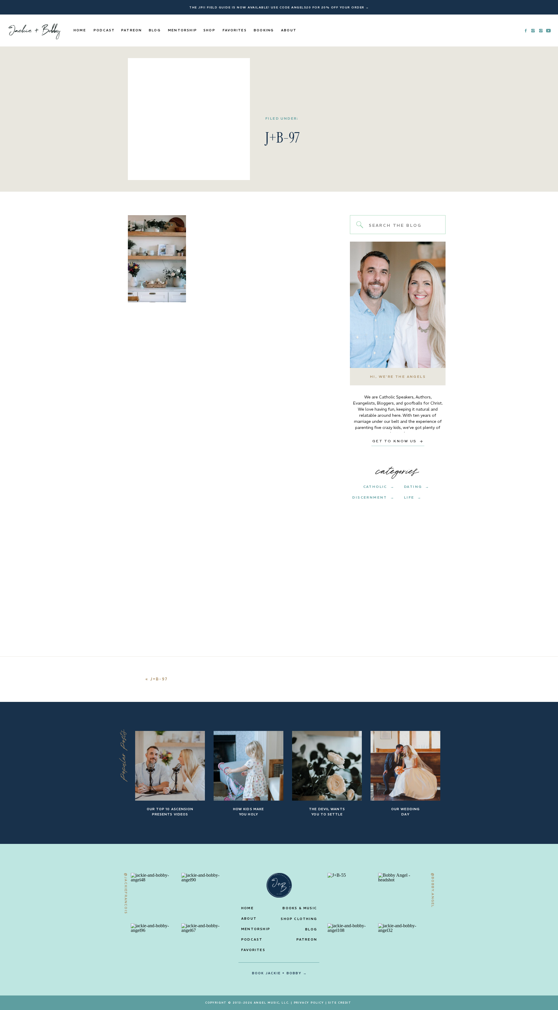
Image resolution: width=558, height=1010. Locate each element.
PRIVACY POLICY (309, 1002)
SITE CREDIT (339, 1002)
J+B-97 (159, 679)
